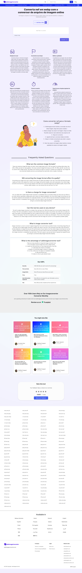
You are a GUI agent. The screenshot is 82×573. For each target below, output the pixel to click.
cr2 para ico (61, 416)
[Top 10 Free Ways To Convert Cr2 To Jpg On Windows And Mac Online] (22, 354)
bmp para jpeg (7, 413)
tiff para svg (6, 500)
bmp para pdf (44, 413)
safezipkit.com (67, 548)
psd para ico (25, 478)
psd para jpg (7, 481)
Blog (76, 2)
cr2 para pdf (25, 419)
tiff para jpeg (61, 493)
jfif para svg (6, 444)
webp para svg (7, 506)
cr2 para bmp (25, 416)
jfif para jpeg (61, 438)
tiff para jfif (43, 493)
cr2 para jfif (43, 416)
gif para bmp (25, 422)
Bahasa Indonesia (19, 518)
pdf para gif (61, 463)
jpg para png (7, 456)
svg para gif (43, 484)
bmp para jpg (62, 410)
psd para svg (25, 484)
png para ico (25, 472)
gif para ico (43, 422)
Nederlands (64, 521)
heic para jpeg (44, 432)
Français (35, 521)
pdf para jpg (61, 466)
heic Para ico (25, 432)
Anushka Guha (21, 343)
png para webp (62, 475)
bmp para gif (7, 410)
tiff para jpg (6, 497)
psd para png (43, 481)
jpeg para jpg (25, 447)
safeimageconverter (16, 566)
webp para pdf (62, 503)
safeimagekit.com (67, 560)
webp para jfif (44, 500)
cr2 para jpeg (7, 419)
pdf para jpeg (25, 466)
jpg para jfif (6, 453)
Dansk (35, 518)
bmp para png (25, 413)
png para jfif (43, 472)
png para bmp (44, 469)
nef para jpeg (25, 459)
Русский (35, 528)
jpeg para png (7, 450)
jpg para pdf (61, 453)
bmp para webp (7, 416)
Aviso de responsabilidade (40, 548)
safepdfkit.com (67, 551)
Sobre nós (51, 546)
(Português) (35, 525)
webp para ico (7, 503)
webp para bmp (25, 500)
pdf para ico (6, 466)
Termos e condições (39, 546)
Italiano (50, 521)
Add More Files (40, 22)
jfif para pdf (61, 441)
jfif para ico (43, 438)
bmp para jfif (25, 410)
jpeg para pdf (62, 447)
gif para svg (6, 429)
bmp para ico (43, 410)
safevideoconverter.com (69, 562)
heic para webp (62, 435)
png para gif (6, 472)
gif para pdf (43, 425)
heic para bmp (44, 429)
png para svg (25, 475)
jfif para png (25, 441)
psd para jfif (61, 478)
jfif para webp (44, 441)
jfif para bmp (7, 438)
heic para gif (61, 429)
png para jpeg (62, 472)
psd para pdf (61, 481)
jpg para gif (43, 450)
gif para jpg (24, 425)
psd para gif (6, 478)
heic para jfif (6, 432)
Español (19, 521)
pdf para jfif (43, 466)
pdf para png (7, 469)
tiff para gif (24, 493)
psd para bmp (44, 478)
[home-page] (10, 2)
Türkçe (19, 528)
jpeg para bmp (62, 444)
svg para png (43, 490)
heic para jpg (7, 435)
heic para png (25, 435)
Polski (19, 525)
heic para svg (43, 435)
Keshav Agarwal (60, 342)
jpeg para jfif (7, 447)
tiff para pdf (43, 497)
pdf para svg (61, 469)
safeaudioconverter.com (69, 558)
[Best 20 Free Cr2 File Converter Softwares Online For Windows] (41, 327)
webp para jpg (25, 503)
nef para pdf (61, 459)
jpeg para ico (43, 444)
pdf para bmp (44, 463)
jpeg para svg (44, 447)
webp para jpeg (62, 500)
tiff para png (25, 497)
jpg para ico (61, 450)
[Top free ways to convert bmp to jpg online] (41, 354)
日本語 (64, 532)
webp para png (44, 503)
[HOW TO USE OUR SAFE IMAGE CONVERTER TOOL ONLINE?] (22, 327)
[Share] (45, 2)
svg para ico (25, 487)
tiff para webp (62, 497)
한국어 (49, 532)
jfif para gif (24, 438)
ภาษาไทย (35, 532)
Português (74, 566)
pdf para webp (25, 469)
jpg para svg (43, 453)
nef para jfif (6, 459)
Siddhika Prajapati (41, 343)
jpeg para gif (25, 444)
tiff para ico (6, 493)
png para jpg (7, 475)
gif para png (61, 425)
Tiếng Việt (64, 525)
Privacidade (37, 551)
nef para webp (7, 463)
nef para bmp (25, 456)
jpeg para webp (25, 450)
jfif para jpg (6, 441)
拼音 (19, 535)
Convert (63, 39)
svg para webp (25, 490)
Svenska (50, 525)
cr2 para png (43, 419)
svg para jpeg (44, 487)
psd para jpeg (25, 481)
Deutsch (50, 518)
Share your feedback (41, 398)
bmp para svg (62, 413)
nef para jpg (43, 459)
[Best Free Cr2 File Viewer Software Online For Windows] (60, 354)
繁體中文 (35, 535)
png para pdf (43, 475)
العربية (64, 528)
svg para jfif (6, 487)
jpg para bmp (25, 453)
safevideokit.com (67, 546)
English (64, 518)
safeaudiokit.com (67, 555)
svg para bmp (62, 484)
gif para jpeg (7, 425)
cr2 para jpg (61, 419)
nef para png (25, 463)
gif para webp (25, 429)
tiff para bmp (61, 490)
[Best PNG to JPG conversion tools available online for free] (60, 327)
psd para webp (7, 484)
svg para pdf (61, 487)
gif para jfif (61, 422)
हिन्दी (19, 532)
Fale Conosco (52, 548)
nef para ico (61, 456)
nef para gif (43, 456)
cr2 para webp (7, 422)
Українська (50, 528)
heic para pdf (62, 432)
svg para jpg (7, 490)
